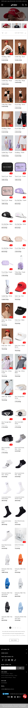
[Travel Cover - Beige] (7, 194)
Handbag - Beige (6, 128)
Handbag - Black (6, 56)
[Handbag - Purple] (20, 146)
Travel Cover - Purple (20, 176)
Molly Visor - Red (6, 345)
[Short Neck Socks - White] (7, 539)
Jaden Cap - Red (19, 296)
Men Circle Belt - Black (6, 448)
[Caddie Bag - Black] (20, 51)
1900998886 (4, 682)
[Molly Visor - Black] (20, 315)
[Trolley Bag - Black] (7, 98)
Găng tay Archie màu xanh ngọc (20, 617)
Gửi (20, 668)
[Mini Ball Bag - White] (20, 218)
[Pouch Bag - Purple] (7, 266)
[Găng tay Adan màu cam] (20, 563)
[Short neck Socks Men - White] (7, 467)
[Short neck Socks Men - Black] (20, 467)
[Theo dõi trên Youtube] (8, 660)
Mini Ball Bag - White (20, 224)
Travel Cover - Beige (7, 200)
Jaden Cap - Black (6, 396)
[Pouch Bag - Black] (20, 122)
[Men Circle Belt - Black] (7, 442)
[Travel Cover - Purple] (20, 170)
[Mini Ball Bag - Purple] (20, 194)
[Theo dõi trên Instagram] (5, 660)
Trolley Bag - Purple (20, 272)
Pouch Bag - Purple (7, 272)
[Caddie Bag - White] (7, 290)
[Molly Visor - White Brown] (20, 340)
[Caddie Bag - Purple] (7, 146)
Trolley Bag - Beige (20, 80)
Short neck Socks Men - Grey (19, 448)
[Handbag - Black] (7, 51)
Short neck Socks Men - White (6, 473)
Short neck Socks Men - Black (19, 473)
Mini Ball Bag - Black (7, 224)
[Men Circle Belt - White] (20, 417)
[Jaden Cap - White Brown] (7, 315)
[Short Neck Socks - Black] (20, 515)
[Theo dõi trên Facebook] (2, 660)
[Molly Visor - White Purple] (7, 366)
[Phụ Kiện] (6, 25)
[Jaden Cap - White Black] (20, 366)
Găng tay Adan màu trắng (20, 593)
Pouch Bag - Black (20, 128)
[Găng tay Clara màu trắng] (7, 563)
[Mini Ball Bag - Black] (7, 218)
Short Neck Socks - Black (20, 521)
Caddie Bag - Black (20, 56)
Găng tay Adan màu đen (7, 617)
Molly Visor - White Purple (7, 371)
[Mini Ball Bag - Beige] (7, 242)
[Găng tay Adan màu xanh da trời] (7, 587)
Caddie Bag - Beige (7, 80)
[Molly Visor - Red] (7, 340)
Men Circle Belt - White (19, 422)
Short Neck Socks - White (7, 545)
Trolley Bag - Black (6, 104)
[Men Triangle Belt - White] (20, 391)
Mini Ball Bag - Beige (7, 248)
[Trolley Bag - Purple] (20, 266)
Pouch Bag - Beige (20, 248)
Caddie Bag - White (7, 296)
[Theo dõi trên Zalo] (12, 660)
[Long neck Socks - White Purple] (20, 491)
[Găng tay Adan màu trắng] (20, 587)
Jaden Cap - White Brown (6, 320)
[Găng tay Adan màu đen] (7, 611)
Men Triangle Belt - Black (7, 422)
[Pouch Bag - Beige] (20, 242)
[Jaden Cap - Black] (7, 391)
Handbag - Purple (19, 152)
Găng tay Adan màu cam (20, 569)
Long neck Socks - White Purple (20, 497)
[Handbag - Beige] (7, 122)
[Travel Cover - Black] (7, 170)
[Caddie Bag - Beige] (7, 74)
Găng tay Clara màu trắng (7, 569)
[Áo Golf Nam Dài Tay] (16, 25)
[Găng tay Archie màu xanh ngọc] (20, 611)
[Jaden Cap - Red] (20, 290)
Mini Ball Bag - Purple (20, 200)
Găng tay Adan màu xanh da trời (7, 593)
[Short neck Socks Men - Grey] (20, 442)
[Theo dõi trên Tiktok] (15, 660)
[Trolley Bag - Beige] (20, 74)
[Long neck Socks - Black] (7, 515)
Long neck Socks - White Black (6, 497)
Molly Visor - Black (19, 320)
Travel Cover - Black (7, 176)
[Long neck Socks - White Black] (7, 491)
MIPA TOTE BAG (19, 545)
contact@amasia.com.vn (7, 689)
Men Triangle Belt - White (20, 397)
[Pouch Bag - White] (20, 98)
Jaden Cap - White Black (20, 371)
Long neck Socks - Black (6, 521)
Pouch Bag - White (20, 104)
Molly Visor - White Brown (20, 346)
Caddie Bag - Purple (7, 152)
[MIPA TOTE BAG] (20, 539)
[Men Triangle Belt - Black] (7, 417)
